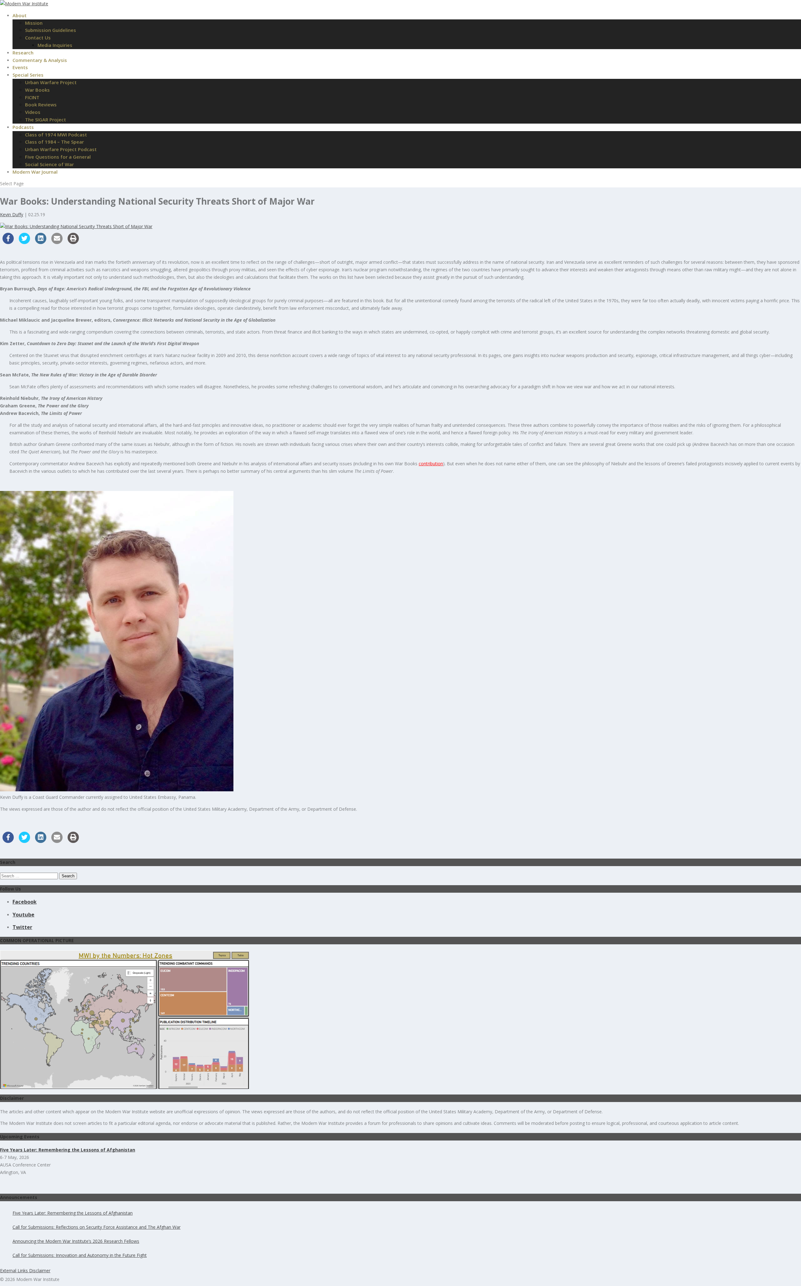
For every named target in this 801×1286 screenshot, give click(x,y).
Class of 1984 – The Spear (54, 142)
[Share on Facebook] (8, 242)
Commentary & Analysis (40, 60)
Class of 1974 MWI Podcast (56, 134)
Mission (34, 23)
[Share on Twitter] (24, 242)
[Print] (73, 242)
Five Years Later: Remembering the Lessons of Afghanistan (73, 1213)
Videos (32, 112)
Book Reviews (41, 104)
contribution (431, 464)
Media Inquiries (55, 45)
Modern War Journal (35, 172)
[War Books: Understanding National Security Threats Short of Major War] (76, 226)
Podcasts (23, 127)
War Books (37, 90)
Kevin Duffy (11, 214)
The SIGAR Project (45, 119)
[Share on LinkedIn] (40, 242)
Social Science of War (49, 164)
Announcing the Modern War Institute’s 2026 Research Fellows (76, 1241)
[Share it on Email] (57, 242)
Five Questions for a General (58, 157)
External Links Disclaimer (25, 1270)
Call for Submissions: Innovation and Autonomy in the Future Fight (80, 1255)
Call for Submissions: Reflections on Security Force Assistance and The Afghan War (97, 1227)
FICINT (32, 97)
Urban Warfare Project (51, 82)
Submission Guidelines (50, 30)
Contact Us (38, 37)
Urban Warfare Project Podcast (61, 149)
